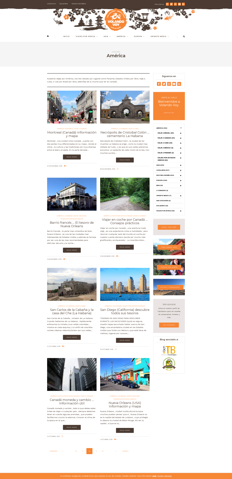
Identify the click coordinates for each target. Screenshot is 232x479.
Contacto (51, 4)
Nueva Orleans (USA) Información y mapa (125, 404)
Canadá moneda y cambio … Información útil (72, 401)
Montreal (69, 128)
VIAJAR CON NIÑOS (169, 267)
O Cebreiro (162, 190)
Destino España (165, 175)
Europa (138, 36)
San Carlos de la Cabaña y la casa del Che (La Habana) (72, 311)
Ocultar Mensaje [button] (164, 476)
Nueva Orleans (79, 216)
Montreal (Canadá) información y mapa (71, 134)
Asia (106, 36)
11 (96, 451)
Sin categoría (163, 200)
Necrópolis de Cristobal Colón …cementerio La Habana (124, 134)
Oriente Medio (159, 36)
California (117, 306)
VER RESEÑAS (169, 325)
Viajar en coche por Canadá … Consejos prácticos (125, 221)
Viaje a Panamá (166, 153)
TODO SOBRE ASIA (169, 247)
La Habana (123, 128)
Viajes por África (85, 36)
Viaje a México (165, 148)
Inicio (66, 36)
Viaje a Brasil (166, 133)
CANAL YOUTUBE (169, 227)
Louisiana (69, 216)
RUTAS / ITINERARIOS (170, 287)
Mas (159, 185)
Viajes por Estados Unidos (72, 219)
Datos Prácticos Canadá (122, 216)
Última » (125, 451)
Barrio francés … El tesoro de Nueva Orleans (72, 224)
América (121, 36)
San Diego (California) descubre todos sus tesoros (124, 311)
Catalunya (162, 170)
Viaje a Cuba (133, 128)
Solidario (63, 4)
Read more (72, 157)
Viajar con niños (79, 4)
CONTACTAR (169, 113)
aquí (154, 476)
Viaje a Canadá (80, 128)
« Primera (53, 451)
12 (102, 451)
